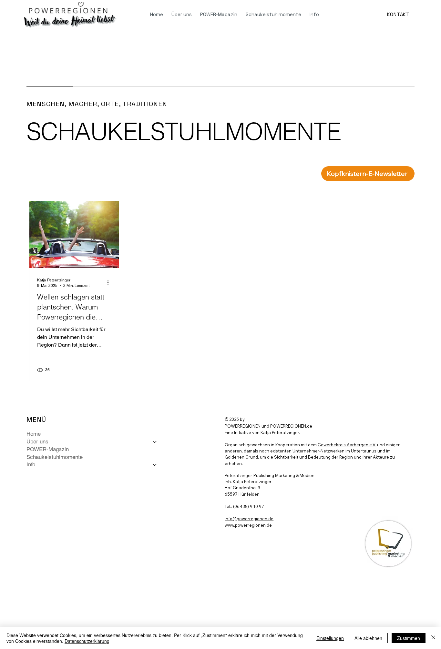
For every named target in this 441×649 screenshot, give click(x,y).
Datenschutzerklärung (87, 641)
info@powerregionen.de (249, 518)
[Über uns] (155, 442)
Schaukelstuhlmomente (54, 457)
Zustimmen (408, 638)
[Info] (155, 465)
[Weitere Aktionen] (110, 282)
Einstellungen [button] (330, 638)
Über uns (37, 441)
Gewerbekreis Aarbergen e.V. (347, 444)
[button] (368, 173)
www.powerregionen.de (248, 525)
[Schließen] (433, 638)
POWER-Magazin (47, 449)
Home (33, 434)
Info (30, 464)
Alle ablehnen (368, 638)
